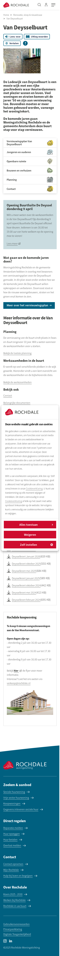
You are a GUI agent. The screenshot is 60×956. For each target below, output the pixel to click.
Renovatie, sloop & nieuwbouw (27, 15)
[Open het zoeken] (39, 5)
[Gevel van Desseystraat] (21, 60)
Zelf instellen (28, 545)
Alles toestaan (28, 525)
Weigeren (30, 535)
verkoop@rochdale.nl (18, 683)
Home (6, 15)
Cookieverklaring (34, 488)
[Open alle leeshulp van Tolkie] (25, 43)
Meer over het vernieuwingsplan (27, 305)
